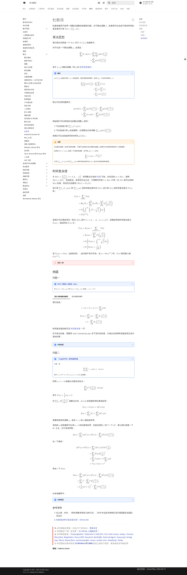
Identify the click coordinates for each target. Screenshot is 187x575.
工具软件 (41, 9)
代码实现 (60, 345)
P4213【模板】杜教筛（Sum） (67, 284)
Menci (61, 540)
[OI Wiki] (24, 2)
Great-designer (109, 537)
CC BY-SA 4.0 (80, 543)
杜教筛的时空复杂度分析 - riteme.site (72, 520)
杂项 (122, 9)
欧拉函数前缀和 (77, 296)
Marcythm (58, 537)
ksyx (56, 540)
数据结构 (99, 9)
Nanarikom (70, 540)
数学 (91, 9)
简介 (24, 9)
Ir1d (105, 534)
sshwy (122, 534)
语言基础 (51, 9)
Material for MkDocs (37, 572)
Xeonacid (89, 537)
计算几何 (114, 9)
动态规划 (75, 9)
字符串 (84, 9)
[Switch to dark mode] (103, 2)
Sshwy (120, 540)
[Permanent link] (67, 37)
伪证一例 (60, 263)
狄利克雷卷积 (85, 67)
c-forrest (129, 534)
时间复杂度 (75, 329)
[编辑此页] (133, 19)
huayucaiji (121, 537)
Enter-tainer (113, 534)
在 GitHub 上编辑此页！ (89, 531)
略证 (58, 73)
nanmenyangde (82, 540)
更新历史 (93, 528)
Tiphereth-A (90, 534)
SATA (90, 543)
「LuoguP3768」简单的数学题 (67, 359)
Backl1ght (98, 537)
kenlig (129, 537)
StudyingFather (77, 534)
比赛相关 (32, 9)
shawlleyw (112, 540)
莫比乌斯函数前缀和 (61, 296)
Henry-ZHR (79, 537)
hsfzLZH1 (99, 534)
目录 (140, 19)
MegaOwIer (68, 537)
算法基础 (60, 9)
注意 (58, 142)
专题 (128, 9)
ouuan (93, 540)
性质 (99, 177)
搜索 (67, 9)
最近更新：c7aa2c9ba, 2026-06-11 (151, 569)
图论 (106, 9)
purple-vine (102, 540)
